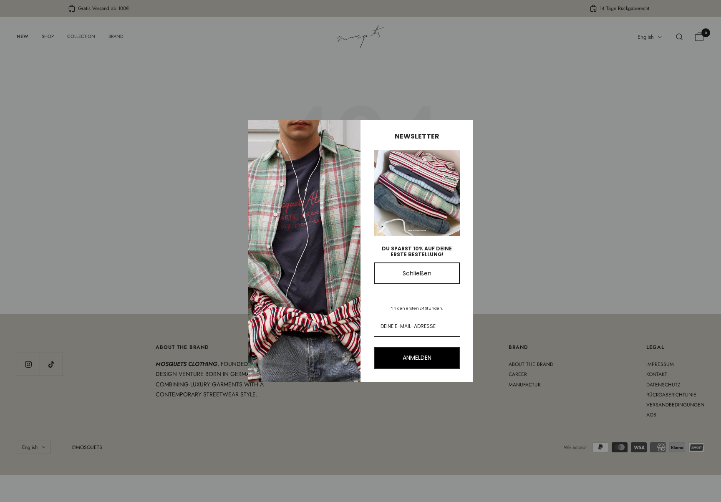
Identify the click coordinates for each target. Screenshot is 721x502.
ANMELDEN (417, 357)
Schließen (417, 273)
